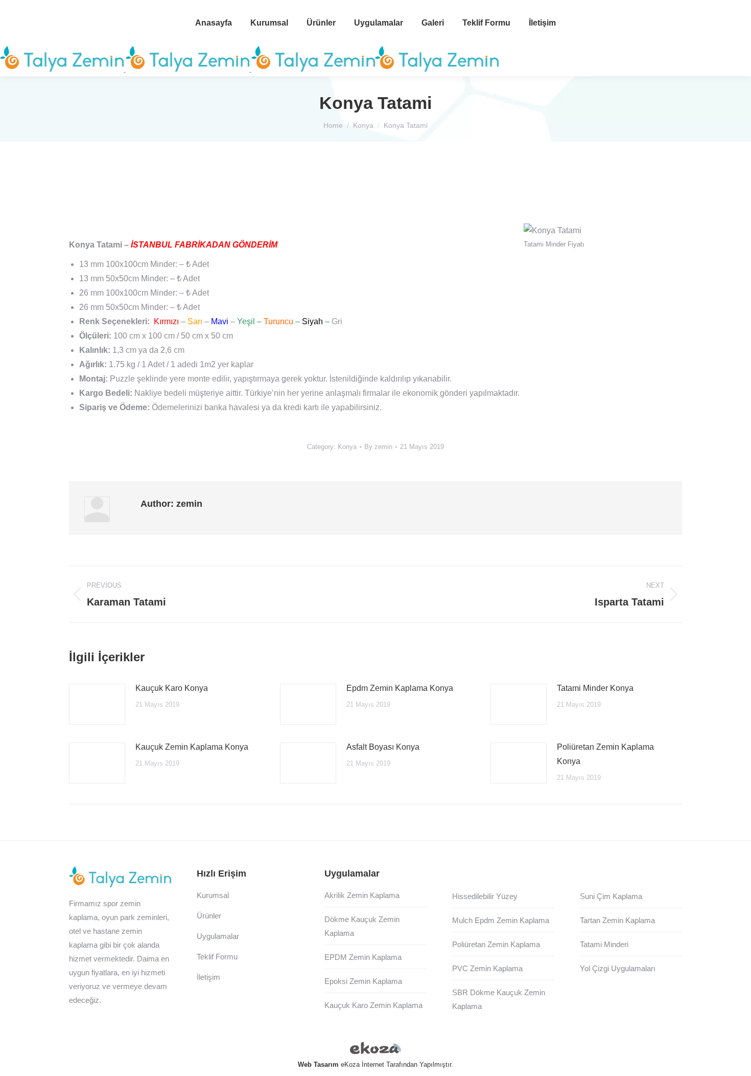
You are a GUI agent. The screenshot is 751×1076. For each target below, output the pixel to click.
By (378, 447)
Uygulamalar (218, 936)
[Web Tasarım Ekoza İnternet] (375, 1050)
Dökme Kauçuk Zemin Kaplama (362, 926)
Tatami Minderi (604, 944)
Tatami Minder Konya (595, 688)
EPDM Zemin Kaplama (363, 957)
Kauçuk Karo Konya (171, 688)
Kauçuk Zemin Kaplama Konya (191, 747)
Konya (347, 447)
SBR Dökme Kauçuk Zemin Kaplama (498, 999)
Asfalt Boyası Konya (382, 747)
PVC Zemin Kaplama (487, 968)
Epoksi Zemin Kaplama (363, 981)
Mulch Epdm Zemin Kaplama (500, 920)
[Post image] (97, 704)
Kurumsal (213, 895)
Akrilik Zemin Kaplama (362, 895)
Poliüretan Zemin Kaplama (496, 944)
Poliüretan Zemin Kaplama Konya (605, 754)
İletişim (208, 977)
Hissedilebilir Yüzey (485, 896)
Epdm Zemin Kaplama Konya (399, 688)
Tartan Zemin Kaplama (617, 920)
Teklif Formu (217, 956)
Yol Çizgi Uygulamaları (617, 968)
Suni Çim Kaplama (611, 896)
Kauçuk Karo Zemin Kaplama (373, 1005)
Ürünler (209, 915)
